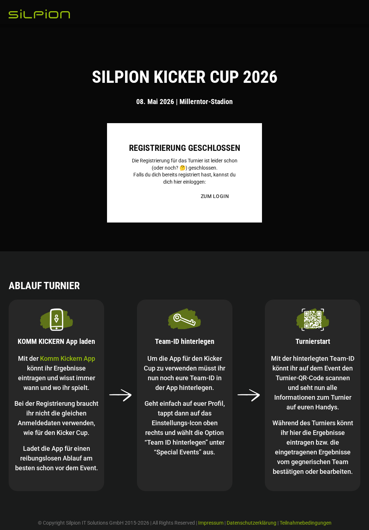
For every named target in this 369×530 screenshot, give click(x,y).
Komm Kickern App (67, 358)
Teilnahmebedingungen (306, 523)
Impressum (210, 523)
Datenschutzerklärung (251, 523)
